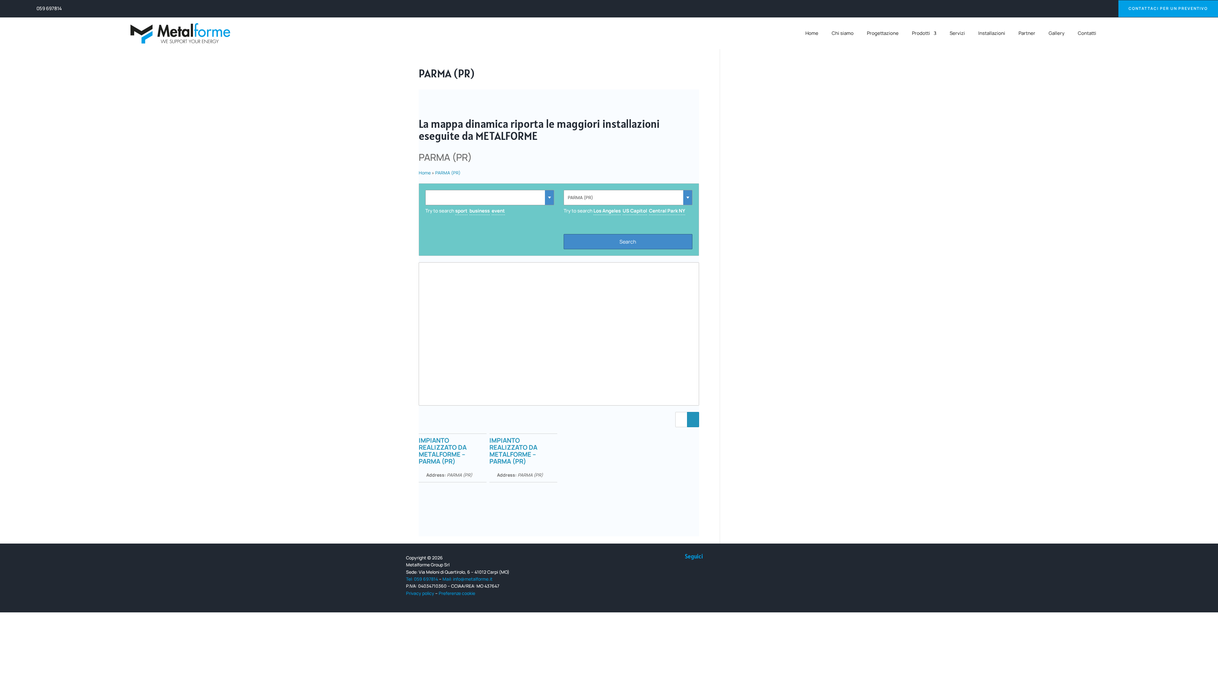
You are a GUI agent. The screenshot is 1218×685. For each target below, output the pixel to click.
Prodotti (921, 33)
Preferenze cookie (457, 593)
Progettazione (883, 33)
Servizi (957, 33)
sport (461, 210)
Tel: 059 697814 (422, 579)
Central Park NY (667, 210)
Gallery (1056, 33)
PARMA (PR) (448, 173)
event (498, 210)
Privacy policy (420, 593)
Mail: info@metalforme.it (467, 579)
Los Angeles (607, 210)
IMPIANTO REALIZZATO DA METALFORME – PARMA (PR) (443, 451)
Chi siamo (843, 33)
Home (811, 33)
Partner (1026, 33)
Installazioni (991, 33)
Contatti (1087, 33)
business (479, 210)
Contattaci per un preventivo (1168, 8)
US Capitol (635, 210)
